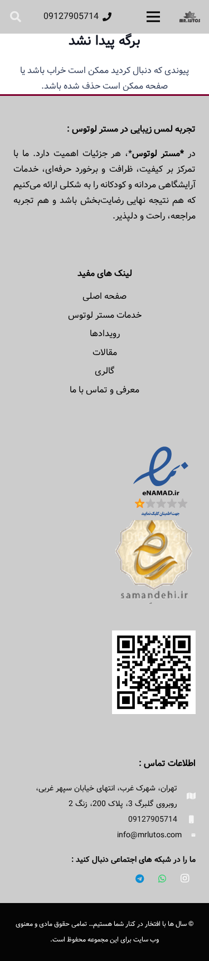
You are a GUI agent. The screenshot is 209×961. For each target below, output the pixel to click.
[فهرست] (153, 17)
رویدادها (105, 334)
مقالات (105, 353)
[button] (15, 16)
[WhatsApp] (162, 878)
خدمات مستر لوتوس (105, 315)
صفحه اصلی (104, 296)
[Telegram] (140, 878)
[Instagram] (184, 878)
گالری (104, 371)
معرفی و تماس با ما (104, 390)
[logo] (189, 16)
